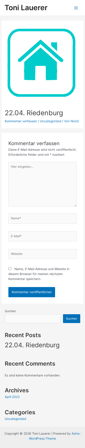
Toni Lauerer (26, 7)
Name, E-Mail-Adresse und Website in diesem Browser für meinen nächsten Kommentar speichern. (38, 274)
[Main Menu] (76, 7)
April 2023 (12, 397)
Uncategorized (50, 121)
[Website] (42, 255)
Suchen (10, 311)
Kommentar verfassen (21, 121)
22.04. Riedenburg (32, 345)
